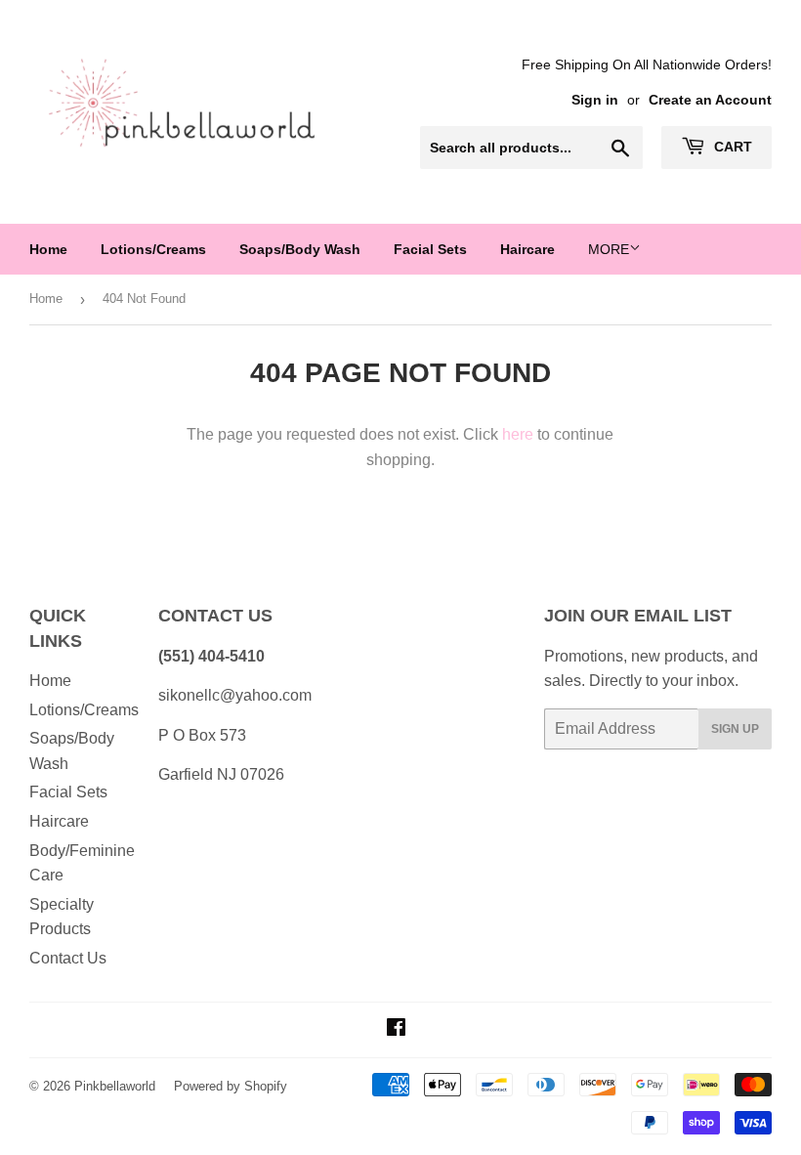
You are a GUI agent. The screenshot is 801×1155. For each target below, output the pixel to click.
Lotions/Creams (153, 249)
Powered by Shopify (230, 1086)
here (517, 434)
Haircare (527, 249)
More (608, 249)
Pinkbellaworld (114, 1086)
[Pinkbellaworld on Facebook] (396, 1029)
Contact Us (67, 958)
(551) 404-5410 (211, 656)
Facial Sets (430, 249)
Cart (731, 146)
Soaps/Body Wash (299, 249)
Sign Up (735, 729)
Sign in (594, 100)
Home (48, 249)
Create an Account (710, 100)
